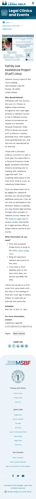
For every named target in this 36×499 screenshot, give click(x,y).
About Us (18, 402)
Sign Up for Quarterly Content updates (18, 466)
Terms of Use (18, 393)
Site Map (18, 423)
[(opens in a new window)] (18, 363)
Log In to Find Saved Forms (18, 432)
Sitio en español (18, 419)
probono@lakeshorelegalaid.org (18, 326)
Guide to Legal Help (17, 219)
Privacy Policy (18, 398)
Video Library (18, 436)
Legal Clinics (18, 440)
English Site (18, 415)
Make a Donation (18, 457)
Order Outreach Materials (18, 462)
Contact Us (18, 445)
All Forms (18, 427)
